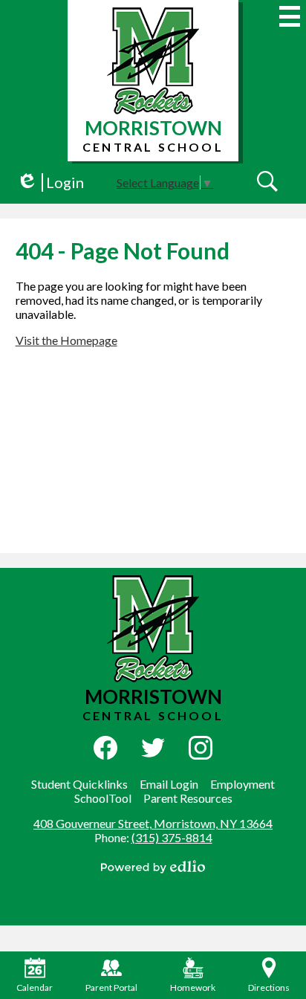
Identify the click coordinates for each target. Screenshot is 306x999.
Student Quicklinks (79, 784)
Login (50, 182)
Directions (269, 987)
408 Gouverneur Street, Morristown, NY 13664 (153, 823)
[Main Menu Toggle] (289, 16)
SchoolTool (102, 798)
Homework (192, 987)
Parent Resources (187, 798)
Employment (242, 784)
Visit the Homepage (66, 340)
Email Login (169, 784)
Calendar (34, 987)
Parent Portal (111, 987)
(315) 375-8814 (171, 837)
